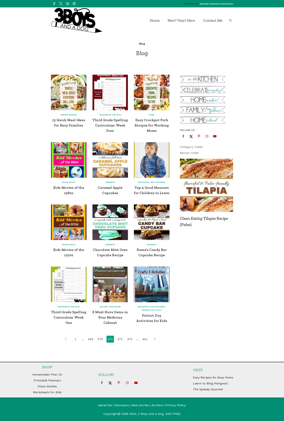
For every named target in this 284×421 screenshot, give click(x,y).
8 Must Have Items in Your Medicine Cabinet (110, 317)
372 (119, 339)
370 (100, 339)
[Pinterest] (74, 4)
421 (144, 339)
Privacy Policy (175, 405)
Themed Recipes (68, 115)
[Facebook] (54, 4)
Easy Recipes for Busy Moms (213, 377)
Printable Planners (47, 380)
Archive (157, 405)
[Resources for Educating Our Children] (206, 120)
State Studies (47, 386)
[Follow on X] (191, 136)
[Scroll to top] (277, 409)
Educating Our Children (151, 182)
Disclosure (122, 405)
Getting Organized (110, 307)
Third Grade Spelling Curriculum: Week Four (110, 125)
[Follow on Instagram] (207, 136)
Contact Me (212, 20)
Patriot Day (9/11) (151, 310)
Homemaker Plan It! (47, 374)
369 (90, 339)
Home (155, 20)
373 (129, 339)
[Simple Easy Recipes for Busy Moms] (206, 80)
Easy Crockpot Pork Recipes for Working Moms (152, 125)
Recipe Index (189, 153)
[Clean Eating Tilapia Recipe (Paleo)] (206, 185)
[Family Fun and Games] (206, 110)
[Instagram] (67, 4)
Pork (151, 115)
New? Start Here (181, 20)
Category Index (191, 147)
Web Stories (140, 405)
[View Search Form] (230, 20)
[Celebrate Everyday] (206, 90)
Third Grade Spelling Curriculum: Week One (68, 317)
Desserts (110, 182)
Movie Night (69, 182)
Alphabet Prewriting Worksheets (216, 3)
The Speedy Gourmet (208, 389)
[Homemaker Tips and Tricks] (206, 100)
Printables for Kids (110, 115)
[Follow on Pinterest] (199, 136)
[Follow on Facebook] (183, 136)
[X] (61, 4)
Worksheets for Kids (47, 392)
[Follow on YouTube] (214, 136)
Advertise (105, 405)
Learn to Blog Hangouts (210, 383)
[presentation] (69, 92)
